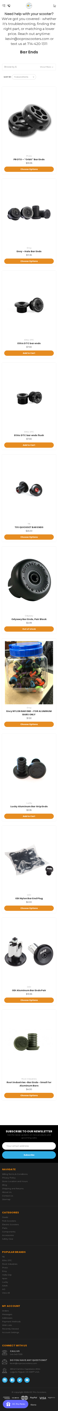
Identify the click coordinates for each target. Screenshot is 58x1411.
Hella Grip (7, 1275)
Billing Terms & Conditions (15, 1174)
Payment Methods (11, 1321)
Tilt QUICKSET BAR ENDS (29, 527)
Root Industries (9, 1264)
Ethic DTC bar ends (29, 343)
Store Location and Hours (15, 1181)
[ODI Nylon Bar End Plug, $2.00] (29, 860)
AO (3, 1289)
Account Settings (10, 1332)
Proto (5, 1267)
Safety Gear (7, 1239)
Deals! (5, 1217)
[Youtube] (27, 1380)
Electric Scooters (10, 1224)
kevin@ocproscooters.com (27, 39)
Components (8, 1231)
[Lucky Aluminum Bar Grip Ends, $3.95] (29, 768)
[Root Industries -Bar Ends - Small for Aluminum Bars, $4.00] (29, 1043)
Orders (5, 1310)
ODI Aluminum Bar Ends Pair (29, 990)
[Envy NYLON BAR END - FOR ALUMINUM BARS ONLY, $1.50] (29, 672)
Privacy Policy (8, 1177)
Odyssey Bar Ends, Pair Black (29, 619)
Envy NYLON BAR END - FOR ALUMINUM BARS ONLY (29, 713)
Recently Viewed (10, 1329)
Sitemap (6, 1199)
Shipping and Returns (13, 1188)
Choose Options (29, 169)
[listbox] (24, 77)
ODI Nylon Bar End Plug (29, 898)
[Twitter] (19, 1380)
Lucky (5, 1282)
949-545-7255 (16, 1354)
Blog (4, 1185)
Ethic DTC (7, 1260)
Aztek (5, 1285)
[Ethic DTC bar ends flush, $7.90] (29, 396)
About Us (6, 1192)
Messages (7, 1314)
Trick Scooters (9, 1221)
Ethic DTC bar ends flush (29, 435)
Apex (4, 1278)
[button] (29, 67)
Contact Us (7, 1195)
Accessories (8, 1235)
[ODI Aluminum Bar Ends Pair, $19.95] (29, 952)
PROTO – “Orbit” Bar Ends (29, 159)
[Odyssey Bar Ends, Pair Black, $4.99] (29, 580)
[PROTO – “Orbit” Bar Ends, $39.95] (29, 121)
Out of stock (29, 629)
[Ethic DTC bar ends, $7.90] (29, 304)
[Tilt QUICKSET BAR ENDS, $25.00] (29, 488)
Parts (4, 1228)
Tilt (3, 1257)
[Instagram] (4, 1380)
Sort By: (7, 77)
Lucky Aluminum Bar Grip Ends (29, 806)
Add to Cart (29, 353)
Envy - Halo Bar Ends (29, 251)
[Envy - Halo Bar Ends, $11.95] (29, 213)
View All (6, 1293)
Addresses (7, 1318)
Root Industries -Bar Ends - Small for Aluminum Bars (29, 1084)
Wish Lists (7, 1325)
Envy (4, 1271)
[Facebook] (12, 1380)
